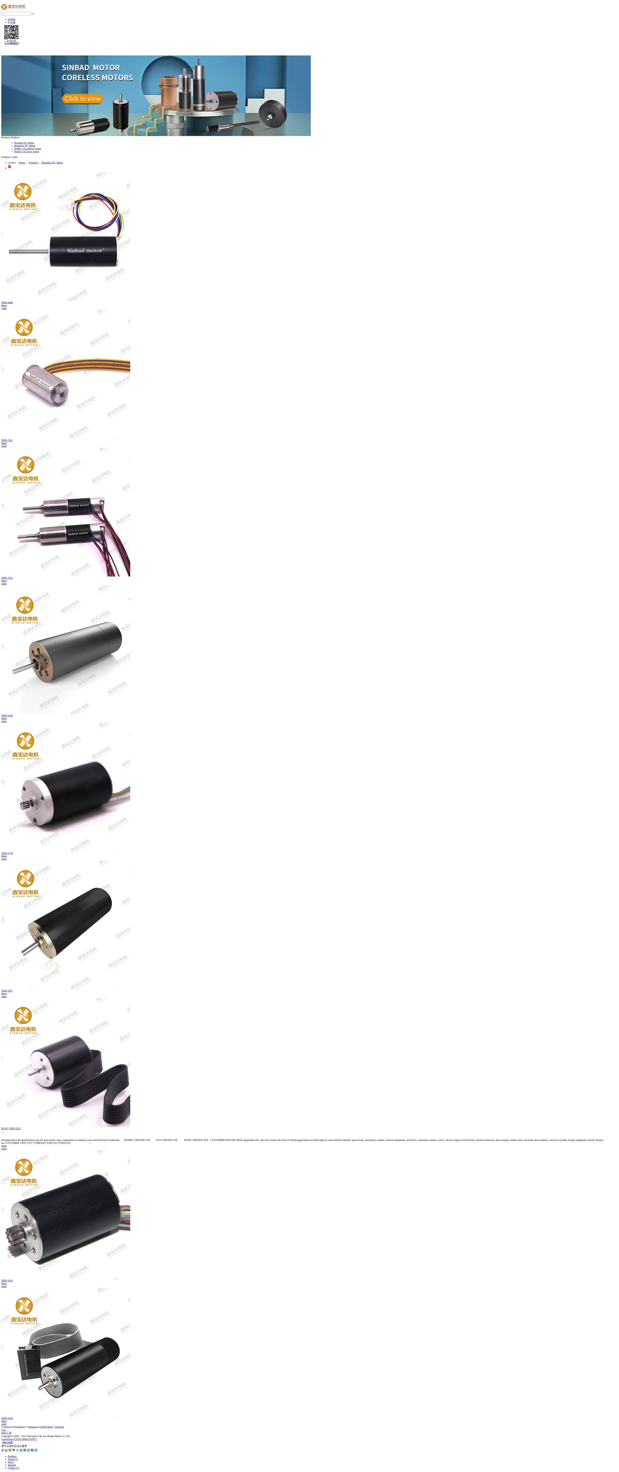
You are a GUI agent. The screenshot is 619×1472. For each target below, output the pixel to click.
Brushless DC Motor (52, 162)
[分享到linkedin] (28, 1450)
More (4, 305)
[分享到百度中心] (2, 1450)
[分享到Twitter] (17, 1450)
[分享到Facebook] (25, 1450)
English (11, 19)
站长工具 (6, 1433)
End (62, 1427)
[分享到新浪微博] (6, 1450)
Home (22, 162)
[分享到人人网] (32, 1450)
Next (57, 1427)
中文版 (11, 22)
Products (33, 162)
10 (51, 1427)
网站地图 (7, 1442)
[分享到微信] (10, 1450)
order (4, 308)
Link (3, 1429)
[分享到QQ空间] (21, 1450)
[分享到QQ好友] (13, 1450)
